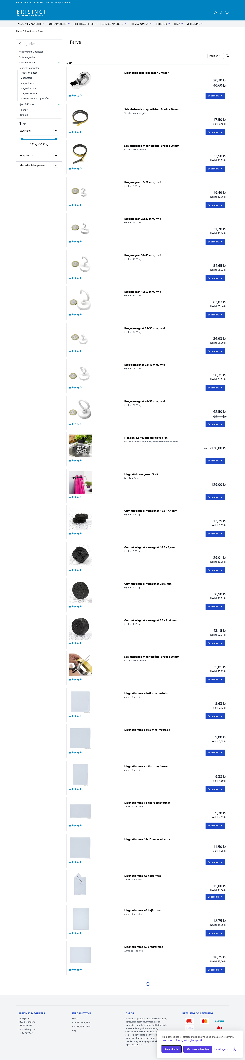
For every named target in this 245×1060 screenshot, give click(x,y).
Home (19, 31)
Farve (40, 31)
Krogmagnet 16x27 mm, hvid (142, 182)
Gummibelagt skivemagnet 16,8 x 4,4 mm (150, 510)
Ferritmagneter (84, 23)
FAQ (74, 1030)
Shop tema (30, 31)
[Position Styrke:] (216, 56)
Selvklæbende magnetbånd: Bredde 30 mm (151, 656)
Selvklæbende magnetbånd (35, 98)
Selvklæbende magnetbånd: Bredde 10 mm (151, 109)
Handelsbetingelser (25, 2)
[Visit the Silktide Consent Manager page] (234, 1049)
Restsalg (23, 114)
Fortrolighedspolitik (81, 1026)
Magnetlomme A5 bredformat (143, 947)
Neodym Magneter (29, 23)
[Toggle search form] (215, 12)
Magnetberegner (63, 2)
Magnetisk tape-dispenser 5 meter (146, 72)
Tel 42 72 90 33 (25, 1032)
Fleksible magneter (112, 23)
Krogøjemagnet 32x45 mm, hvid (144, 364)
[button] (39, 123)
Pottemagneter (57, 23)
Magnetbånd (27, 83)
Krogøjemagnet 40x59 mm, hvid (144, 401)
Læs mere (137, 1044)
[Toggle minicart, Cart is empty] (227, 12)
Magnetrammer (29, 93)
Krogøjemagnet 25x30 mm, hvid (144, 328)
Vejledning (193, 23)
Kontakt (49, 2)
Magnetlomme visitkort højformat (146, 766)
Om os (40, 2)
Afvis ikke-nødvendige (198, 1049)
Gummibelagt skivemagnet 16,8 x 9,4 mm (150, 547)
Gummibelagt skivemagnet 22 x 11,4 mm (150, 620)
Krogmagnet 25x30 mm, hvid (142, 218)
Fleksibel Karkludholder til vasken (146, 437)
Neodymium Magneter (31, 51)
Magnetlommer (28, 88)
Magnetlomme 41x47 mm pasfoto (145, 693)
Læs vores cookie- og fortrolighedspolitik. (182, 1040)
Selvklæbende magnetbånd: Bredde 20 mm (151, 145)
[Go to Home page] (32, 13)
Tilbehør (161, 23)
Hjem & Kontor (140, 23)
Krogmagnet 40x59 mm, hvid (142, 291)
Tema (177, 23)
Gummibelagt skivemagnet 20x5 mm (148, 583)
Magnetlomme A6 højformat (142, 875)
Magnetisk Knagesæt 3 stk (141, 474)
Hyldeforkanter (28, 72)
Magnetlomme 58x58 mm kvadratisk (147, 729)
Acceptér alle (171, 1049)
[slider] (22, 139)
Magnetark (26, 77)
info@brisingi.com (27, 1029)
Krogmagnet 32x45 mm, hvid (142, 255)
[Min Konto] (221, 12)
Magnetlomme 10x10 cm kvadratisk (147, 839)
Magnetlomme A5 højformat (142, 910)
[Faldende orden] (227, 56)
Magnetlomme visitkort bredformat (147, 802)
